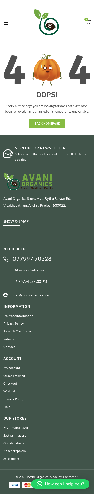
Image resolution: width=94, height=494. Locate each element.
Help (6, 407)
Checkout (10, 383)
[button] (88, 22)
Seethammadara (14, 435)
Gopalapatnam (13, 443)
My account (11, 368)
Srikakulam (11, 459)
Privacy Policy (13, 323)
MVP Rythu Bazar (16, 428)
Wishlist (9, 391)
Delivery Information (18, 316)
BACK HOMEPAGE (47, 123)
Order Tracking (14, 376)
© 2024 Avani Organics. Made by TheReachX (47, 477)
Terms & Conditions (17, 331)
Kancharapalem (14, 451)
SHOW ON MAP (16, 221)
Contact (9, 347)
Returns (9, 339)
